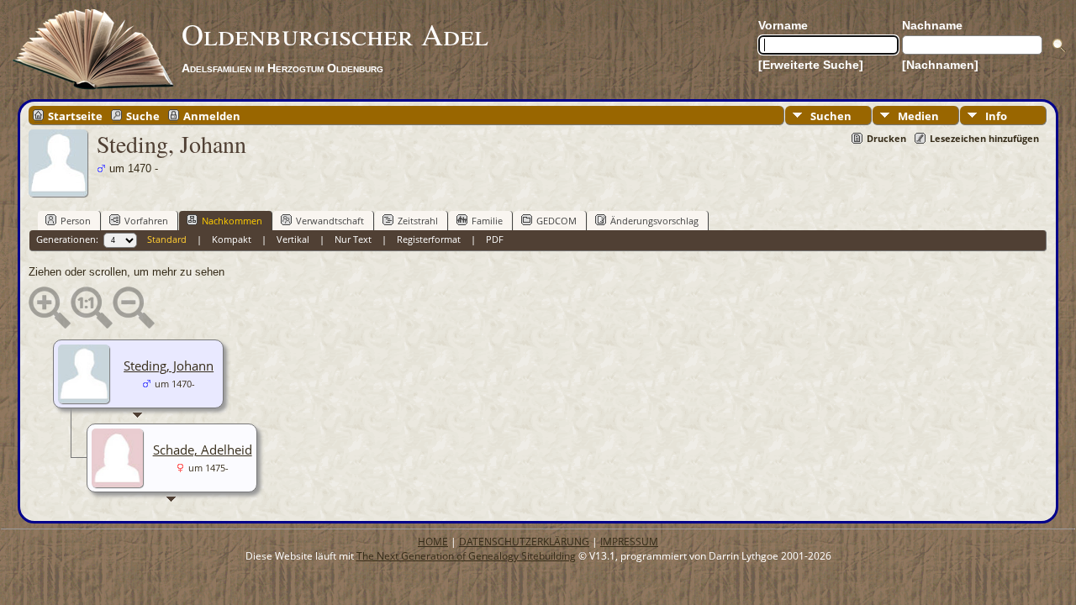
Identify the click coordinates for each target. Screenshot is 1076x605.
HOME (433, 541)
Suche (143, 115)
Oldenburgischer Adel (335, 33)
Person (76, 220)
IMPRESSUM (629, 541)
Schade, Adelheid (202, 449)
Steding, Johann (169, 365)
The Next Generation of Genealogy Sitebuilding (466, 556)
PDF (495, 239)
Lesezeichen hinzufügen (984, 138)
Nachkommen (232, 220)
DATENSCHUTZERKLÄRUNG (524, 541)
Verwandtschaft (330, 220)
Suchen (831, 116)
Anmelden (211, 115)
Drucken (886, 138)
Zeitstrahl (418, 220)
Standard (167, 239)
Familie (487, 220)
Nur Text (353, 239)
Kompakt (231, 239)
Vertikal (293, 239)
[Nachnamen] (940, 64)
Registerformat (429, 239)
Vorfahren (146, 220)
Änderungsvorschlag (654, 220)
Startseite (75, 115)
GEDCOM (556, 220)
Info (996, 116)
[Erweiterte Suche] (810, 64)
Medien (918, 116)
